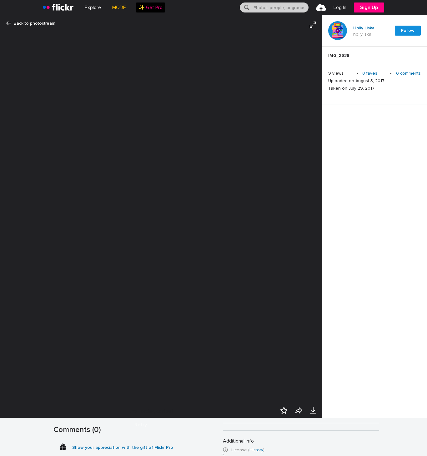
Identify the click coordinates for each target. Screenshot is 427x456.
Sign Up (369, 7)
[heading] (58, 7)
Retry (140, 425)
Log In (340, 7)
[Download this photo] (313, 410)
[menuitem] (150, 7)
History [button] (256, 450)
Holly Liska (363, 28)
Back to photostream (34, 23)
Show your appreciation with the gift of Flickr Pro (122, 447)
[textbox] (280, 7)
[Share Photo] (298, 410)
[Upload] (321, 7)
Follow (407, 30)
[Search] (246, 7)
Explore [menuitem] (93, 7)
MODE (119, 7)
